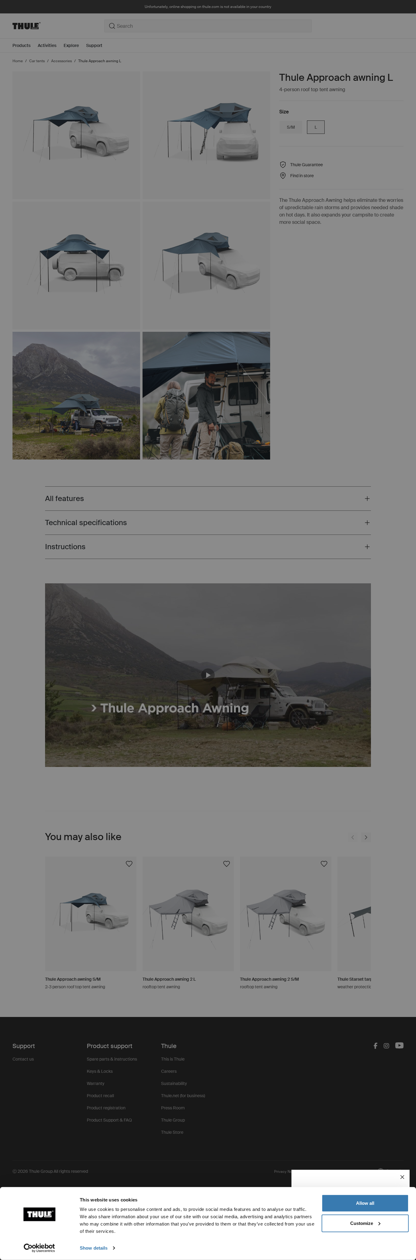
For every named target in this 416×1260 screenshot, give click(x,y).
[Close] (402, 1177)
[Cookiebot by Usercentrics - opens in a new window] (39, 1248)
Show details (94, 1248)
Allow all (365, 1203)
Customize (361, 1223)
